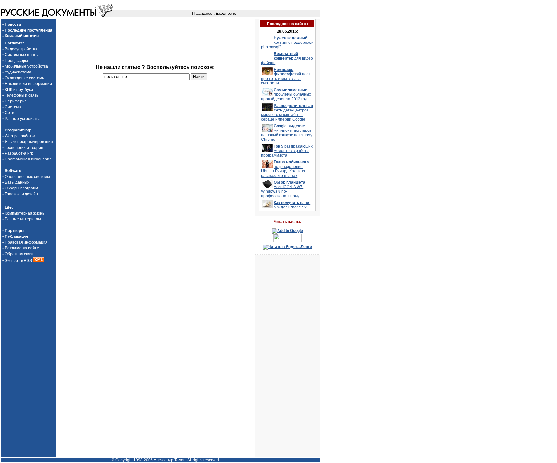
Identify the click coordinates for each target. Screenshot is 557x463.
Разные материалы (23, 219)
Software (13, 171)
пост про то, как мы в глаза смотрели (285, 76)
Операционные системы (27, 176)
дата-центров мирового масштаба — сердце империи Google (287, 112)
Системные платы (22, 55)
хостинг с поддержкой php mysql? (287, 42)
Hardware (14, 43)
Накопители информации (28, 84)
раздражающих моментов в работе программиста (287, 151)
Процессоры (16, 60)
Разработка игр (19, 153)
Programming (17, 130)
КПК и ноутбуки (19, 89)
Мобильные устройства (26, 66)
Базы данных (17, 182)
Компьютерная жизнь (24, 213)
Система (13, 107)
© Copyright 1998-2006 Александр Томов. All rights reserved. (166, 460)
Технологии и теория (24, 147)
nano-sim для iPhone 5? (292, 204)
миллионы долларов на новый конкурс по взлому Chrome (286, 133)
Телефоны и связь (21, 95)
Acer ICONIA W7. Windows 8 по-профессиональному (283, 189)
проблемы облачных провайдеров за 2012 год (286, 94)
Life (8, 207)
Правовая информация (26, 242)
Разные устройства (23, 118)
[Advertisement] (155, 28)
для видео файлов (287, 58)
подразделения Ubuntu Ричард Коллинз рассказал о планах (285, 169)
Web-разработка (20, 136)
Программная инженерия (28, 159)
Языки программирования (29, 142)
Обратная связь (19, 254)
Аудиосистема (18, 72)
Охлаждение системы (25, 78)
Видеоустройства (21, 49)
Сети (9, 113)
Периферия (16, 101)
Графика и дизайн (21, 194)
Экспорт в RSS (19, 260)
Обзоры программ (21, 188)
